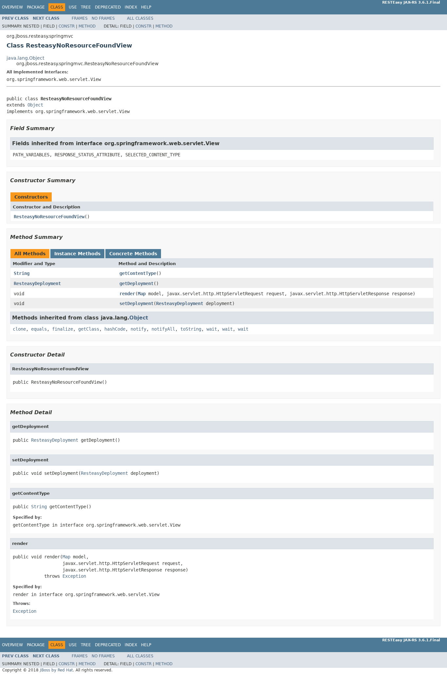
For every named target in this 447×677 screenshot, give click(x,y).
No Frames (103, 18)
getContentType (137, 273)
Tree (86, 7)
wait (211, 329)
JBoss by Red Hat (56, 670)
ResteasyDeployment (37, 283)
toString (190, 329)
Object (35, 104)
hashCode (114, 329)
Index (131, 7)
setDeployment (136, 303)
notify (138, 329)
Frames (80, 18)
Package (36, 7)
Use (73, 7)
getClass (88, 329)
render (127, 293)
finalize (62, 329)
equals (39, 329)
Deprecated (108, 7)
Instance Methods (77, 253)
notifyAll (163, 329)
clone (19, 329)
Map (142, 293)
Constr (67, 26)
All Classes (140, 18)
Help (146, 7)
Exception (74, 576)
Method (87, 26)
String (21, 273)
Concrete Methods (133, 253)
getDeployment (136, 283)
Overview (12, 7)
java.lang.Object (25, 58)
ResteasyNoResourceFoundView (49, 216)
